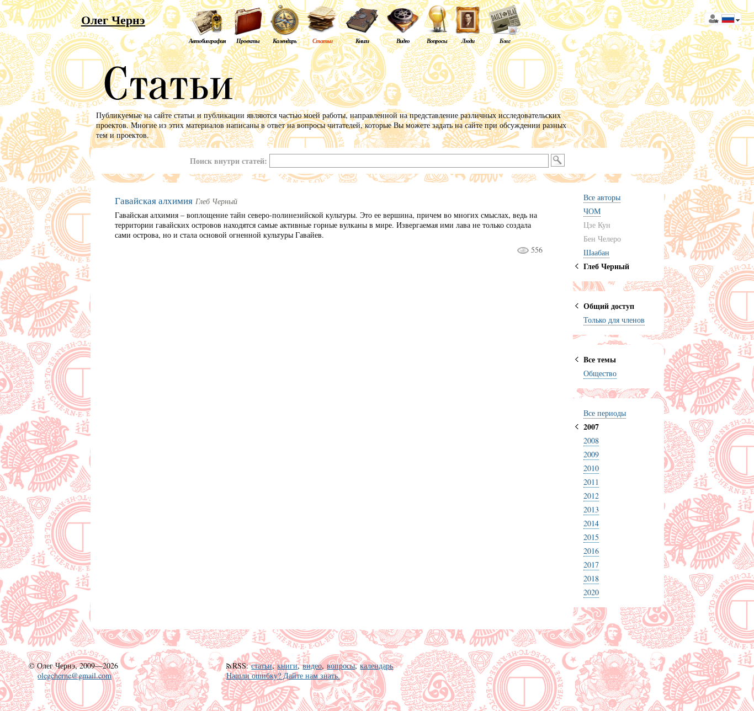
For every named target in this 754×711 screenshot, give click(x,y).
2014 (591, 523)
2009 (591, 454)
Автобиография (207, 40)
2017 (591, 564)
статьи (261, 665)
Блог (505, 40)
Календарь (284, 40)
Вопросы (437, 40)
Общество (600, 373)
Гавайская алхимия (154, 200)
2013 (591, 509)
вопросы (341, 665)
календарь (376, 665)
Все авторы (601, 197)
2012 (591, 495)
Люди (467, 40)
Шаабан (596, 252)
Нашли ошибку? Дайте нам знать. (283, 675)
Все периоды (604, 413)
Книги (362, 40)
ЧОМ (592, 211)
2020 (591, 592)
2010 (591, 468)
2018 (591, 578)
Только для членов (614, 319)
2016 (591, 551)
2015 (591, 537)
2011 (591, 482)
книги (287, 665)
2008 (591, 440)
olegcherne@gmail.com (74, 675)
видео (312, 665)
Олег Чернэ (113, 19)
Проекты (247, 40)
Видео (403, 40)
